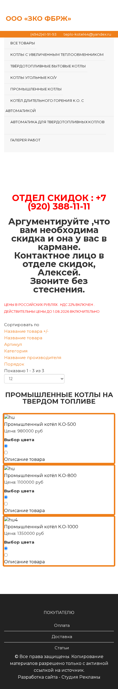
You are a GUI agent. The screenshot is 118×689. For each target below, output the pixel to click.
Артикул (13, 344)
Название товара (23, 337)
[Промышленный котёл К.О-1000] (59, 520)
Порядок (14, 364)
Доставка (62, 636)
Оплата (62, 625)
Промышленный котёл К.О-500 (40, 424)
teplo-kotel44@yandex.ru (87, 34)
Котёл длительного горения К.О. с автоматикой (44, 105)
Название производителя (32, 357)
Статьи (62, 647)
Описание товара (24, 459)
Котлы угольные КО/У (33, 77)
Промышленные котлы (36, 89)
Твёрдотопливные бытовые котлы (48, 66)
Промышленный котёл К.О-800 (40, 475)
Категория (15, 351)
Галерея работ (25, 140)
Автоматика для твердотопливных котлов (57, 122)
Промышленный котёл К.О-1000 (41, 526)
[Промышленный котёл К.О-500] (59, 417)
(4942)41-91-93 (43, 34)
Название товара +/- (26, 331)
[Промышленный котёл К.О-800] (59, 469)
